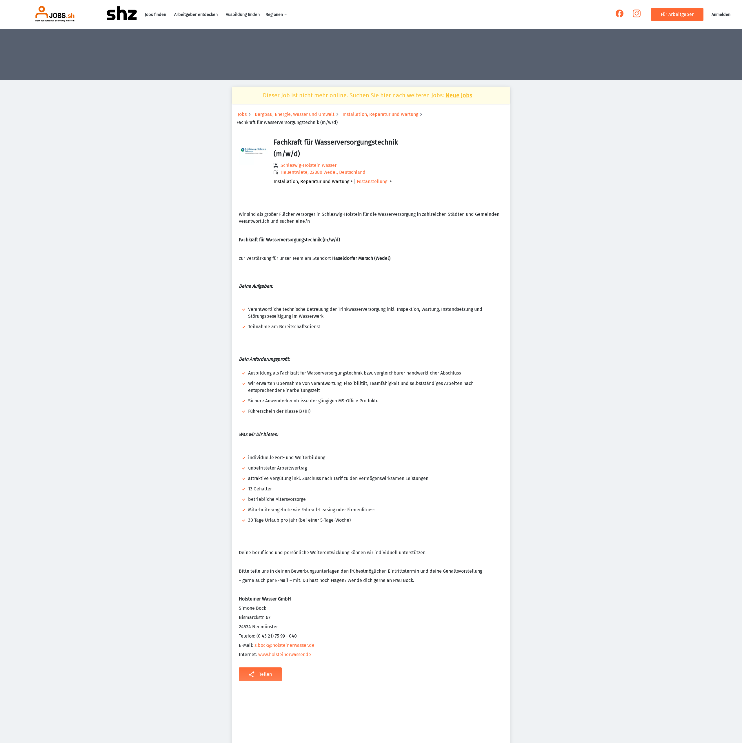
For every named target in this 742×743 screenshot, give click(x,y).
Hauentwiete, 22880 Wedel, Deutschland (323, 172)
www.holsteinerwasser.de (284, 654)
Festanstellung (372, 181)
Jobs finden (155, 14)
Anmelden (721, 14)
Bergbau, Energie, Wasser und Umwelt (294, 114)
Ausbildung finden (243, 14)
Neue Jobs (458, 95)
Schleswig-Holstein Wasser (309, 165)
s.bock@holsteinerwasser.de (284, 645)
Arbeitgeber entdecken (196, 14)
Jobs (242, 114)
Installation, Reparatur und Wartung (380, 114)
